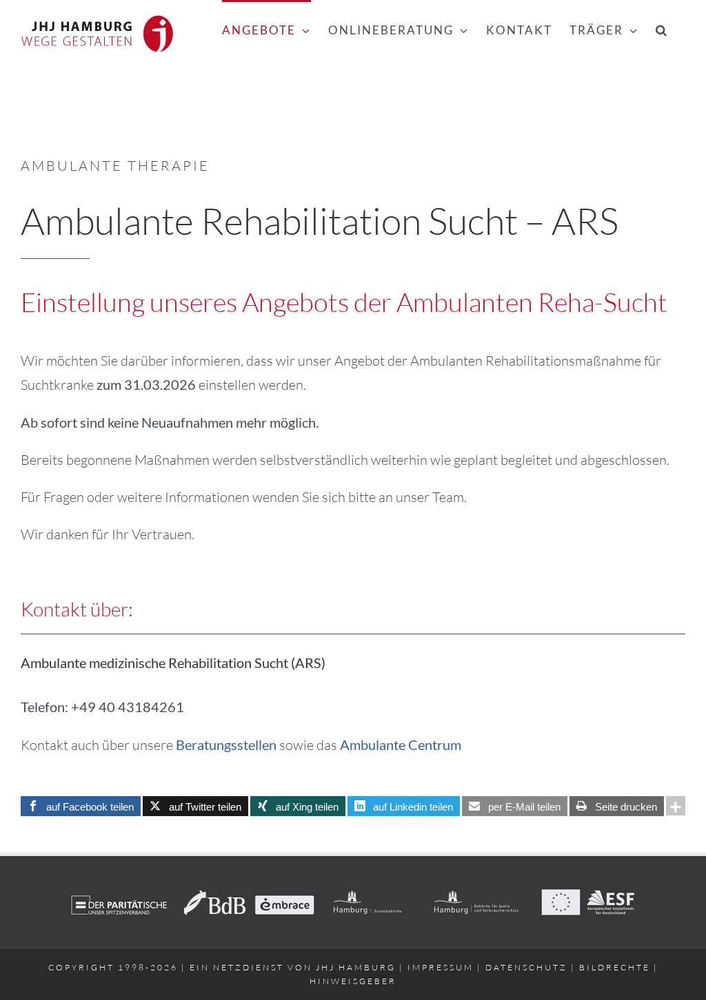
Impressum (440, 967)
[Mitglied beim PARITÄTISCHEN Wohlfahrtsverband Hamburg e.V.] (119, 897)
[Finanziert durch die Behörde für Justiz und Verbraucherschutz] (477, 897)
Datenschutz (526, 967)
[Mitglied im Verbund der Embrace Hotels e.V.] (284, 897)
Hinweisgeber (353, 981)
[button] (662, 29)
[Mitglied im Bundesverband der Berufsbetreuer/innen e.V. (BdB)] (214, 897)
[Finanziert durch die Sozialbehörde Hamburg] (366, 897)
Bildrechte (614, 967)
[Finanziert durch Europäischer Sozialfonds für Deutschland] (587, 897)
